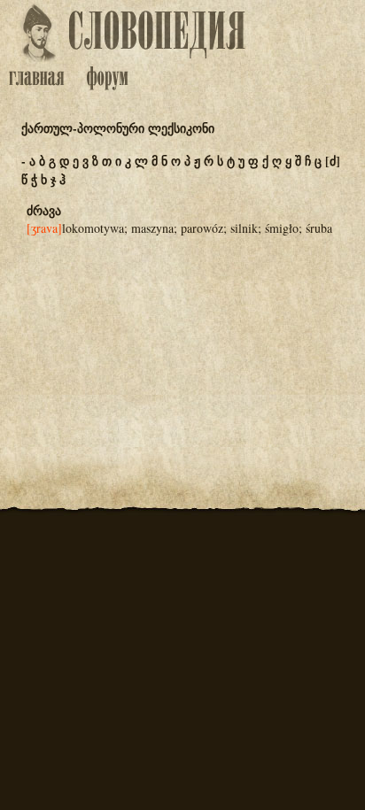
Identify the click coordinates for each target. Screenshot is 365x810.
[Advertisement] (182, 337)
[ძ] (332, 160)
